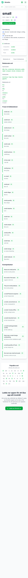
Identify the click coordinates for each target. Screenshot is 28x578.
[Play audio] (11, 112)
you (9, 383)
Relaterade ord (6, 59)
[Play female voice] (16, 17)
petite (22, 69)
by (6, 373)
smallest (13, 49)
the (4, 381)
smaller (13, 47)
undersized (11, 69)
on (17, 378)
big (13, 77)
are (15, 370)
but (10, 373)
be (3, 373)
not (9, 378)
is (17, 375)
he (7, 375)
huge (10, 77)
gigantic (4, 78)
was (23, 381)
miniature (18, 71)
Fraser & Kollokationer (18, 59)
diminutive (18, 69)
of (14, 378)
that (10, 381)
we (3, 383)
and (6, 370)
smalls (13, 52)
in (12, 375)
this (14, 381)
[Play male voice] (13, 17)
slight (3, 71)
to (6, 381)
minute (13, 71)
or (20, 378)
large (16, 77)
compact (8, 71)
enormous (5, 77)
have (4, 375)
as (11, 370)
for (15, 373)
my (3, 378)
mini (23, 71)
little (3, 69)
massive (20, 77)
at (18, 370)
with (20, 381)
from (19, 373)
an (21, 370)
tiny (6, 69)
